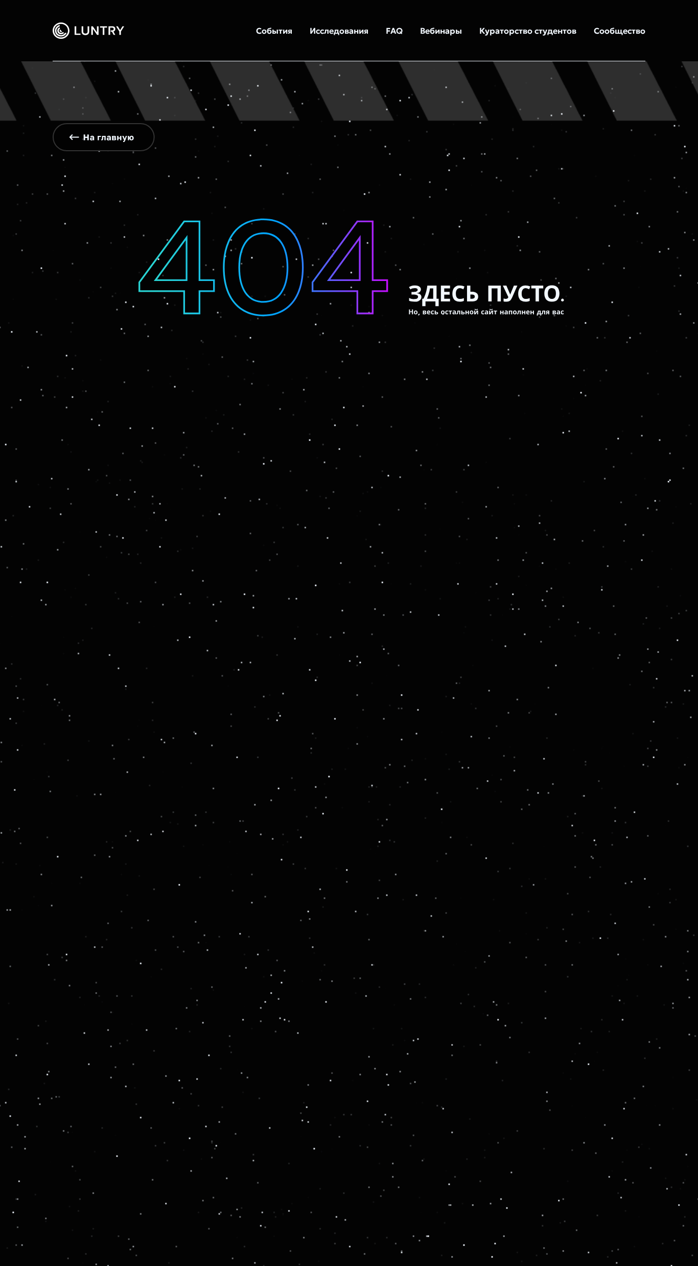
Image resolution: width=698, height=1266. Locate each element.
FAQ (394, 31)
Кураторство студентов (527, 31)
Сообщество (619, 31)
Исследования (339, 31)
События (274, 31)
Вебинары (441, 31)
